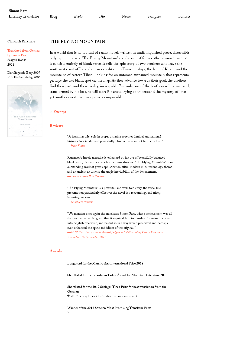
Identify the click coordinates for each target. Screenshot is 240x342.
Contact (183, 17)
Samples (154, 17)
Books (78, 17)
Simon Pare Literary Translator (24, 14)
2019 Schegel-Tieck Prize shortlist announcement (103, 296)
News (126, 17)
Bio (102, 17)
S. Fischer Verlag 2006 (25, 78)
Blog (53, 17)
